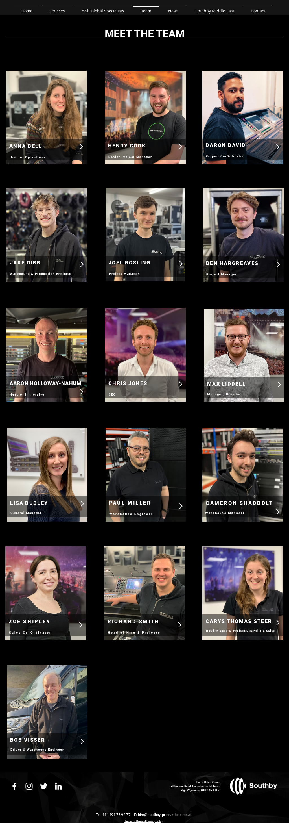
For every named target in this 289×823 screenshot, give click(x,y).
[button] (57, 8)
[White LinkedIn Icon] (58, 786)
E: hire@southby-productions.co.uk (162, 815)
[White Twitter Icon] (44, 786)
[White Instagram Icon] (29, 786)
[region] (46, 123)
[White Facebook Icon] (14, 786)
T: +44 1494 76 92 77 (113, 815)
